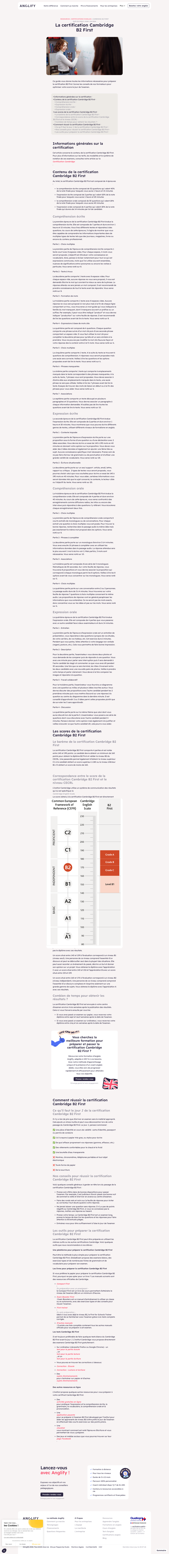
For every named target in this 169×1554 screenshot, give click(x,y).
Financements (53, 1528)
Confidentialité (91, 1547)
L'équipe (78, 1525)
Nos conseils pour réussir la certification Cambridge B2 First (82, 129)
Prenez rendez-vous (84, 1079)
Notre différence (51, 6)
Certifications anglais (112, 1535)
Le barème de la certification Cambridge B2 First (77, 114)
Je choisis (22, 1544)
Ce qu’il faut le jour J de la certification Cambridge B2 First (81, 127)
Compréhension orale (65, 107)
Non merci (9, 1544)
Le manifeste (80, 1528)
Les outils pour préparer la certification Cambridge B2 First (82, 132)
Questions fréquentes (56, 1531)
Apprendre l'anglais (111, 1521)
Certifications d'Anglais (81, 19)
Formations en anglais (112, 1525)
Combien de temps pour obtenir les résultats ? (76, 122)
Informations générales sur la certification (72, 97)
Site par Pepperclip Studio (59, 1547)
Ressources (65, 19)
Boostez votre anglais (138, 6)
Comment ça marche (69, 6)
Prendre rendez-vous (51, 1494)
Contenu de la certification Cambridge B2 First (74, 99)
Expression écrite (63, 104)
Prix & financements (89, 6)
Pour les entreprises (108, 6)
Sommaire (161, 1550)
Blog (105, 1538)
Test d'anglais (108, 1531)
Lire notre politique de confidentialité (13, 1537)
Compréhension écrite (65, 102)
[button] (122, 6)
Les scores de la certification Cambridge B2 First (75, 112)
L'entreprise (80, 1531)
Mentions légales (77, 1547)
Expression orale (63, 109)
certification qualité (138, 1526)
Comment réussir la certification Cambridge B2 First (77, 124)
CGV (100, 1547)
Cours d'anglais (109, 1528)
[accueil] (27, 5)
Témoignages (52, 1525)
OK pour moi (36, 1544)
